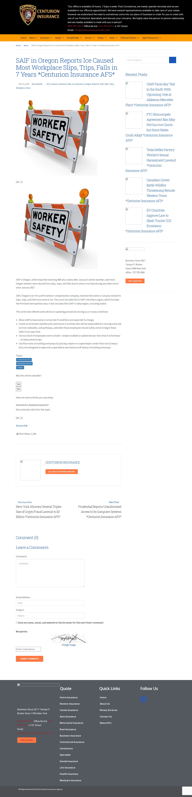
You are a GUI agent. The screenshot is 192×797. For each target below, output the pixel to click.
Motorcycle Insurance (71, 722)
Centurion (62, 84)
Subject (20, 610)
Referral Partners (128, 38)
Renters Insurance (70, 703)
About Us (105, 703)
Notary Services (108, 710)
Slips (107, 84)
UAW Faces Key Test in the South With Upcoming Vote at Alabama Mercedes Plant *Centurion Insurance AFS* (150, 94)
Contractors (66, 748)
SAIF (102, 84)
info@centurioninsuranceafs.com (92, 30)
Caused (54, 84)
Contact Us (106, 716)
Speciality (65, 754)
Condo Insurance (69, 710)
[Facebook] (143, 699)
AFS (48, 84)
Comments (21, 556)
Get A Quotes (135, 281)
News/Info (105, 722)
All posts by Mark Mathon (61, 471)
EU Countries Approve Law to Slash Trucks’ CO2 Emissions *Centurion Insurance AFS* (148, 220)
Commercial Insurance (72, 742)
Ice (73, 84)
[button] (26, 740)
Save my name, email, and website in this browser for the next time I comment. (61, 622)
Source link (21, 425)
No (18, 388)
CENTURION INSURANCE (63, 462)
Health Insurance (69, 774)
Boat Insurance (68, 729)
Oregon (88, 84)
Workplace (20, 88)
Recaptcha (21, 631)
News (112, 38)
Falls (69, 84)
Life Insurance (67, 767)
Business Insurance (24, 364)
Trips (112, 84)
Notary (101, 38)
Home (23, 38)
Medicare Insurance (70, 780)
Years (28, 88)
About (32, 38)
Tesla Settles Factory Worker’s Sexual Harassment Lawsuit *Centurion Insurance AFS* (151, 160)
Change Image (69, 644)
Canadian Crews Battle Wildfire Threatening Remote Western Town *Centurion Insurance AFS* (150, 190)
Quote (58, 38)
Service (88, 38)
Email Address (23, 597)
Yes (18, 384)
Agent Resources (150, 38)
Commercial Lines (24, 360)
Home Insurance (69, 697)
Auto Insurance (68, 716)
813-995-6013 (106, 26)
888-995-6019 (75, 26)
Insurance (44, 38)
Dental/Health (73, 38)
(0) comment (37, 84)
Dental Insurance (69, 761)
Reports (95, 84)
